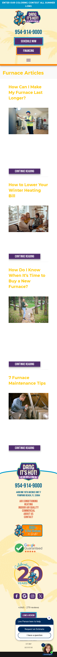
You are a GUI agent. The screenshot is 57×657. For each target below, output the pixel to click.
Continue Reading (27, 171)
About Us (28, 514)
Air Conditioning (28, 501)
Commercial (28, 510)
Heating (28, 504)
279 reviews (32, 607)
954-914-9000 (28, 32)
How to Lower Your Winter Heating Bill (28, 190)
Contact (28, 517)
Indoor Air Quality (28, 507)
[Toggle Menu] (28, 60)
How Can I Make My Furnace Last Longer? (26, 92)
